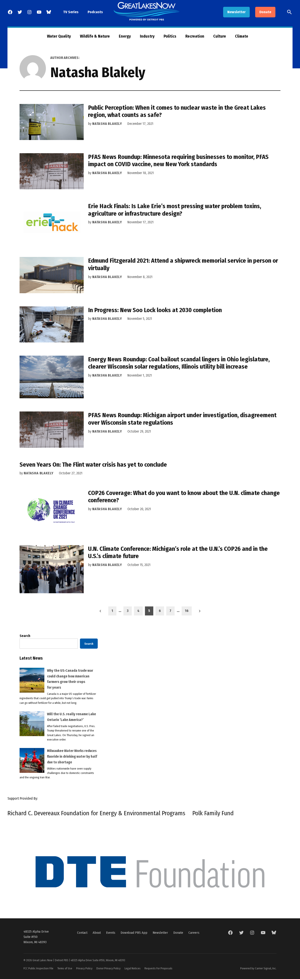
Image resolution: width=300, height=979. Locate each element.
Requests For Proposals (158, 968)
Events (110, 933)
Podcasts (95, 12)
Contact (82, 933)
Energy (125, 36)
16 (186, 611)
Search (25, 636)
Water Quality (59, 36)
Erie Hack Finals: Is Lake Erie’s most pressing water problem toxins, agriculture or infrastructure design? (174, 209)
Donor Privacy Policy (108, 968)
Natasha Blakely (107, 124)
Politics (170, 36)
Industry (147, 36)
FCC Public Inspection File (38, 968)
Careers (193, 933)
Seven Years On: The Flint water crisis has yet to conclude (93, 464)
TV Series (70, 12)
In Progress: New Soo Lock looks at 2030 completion (155, 310)
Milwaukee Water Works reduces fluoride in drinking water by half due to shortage (72, 756)
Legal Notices (133, 968)
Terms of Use (64, 968)
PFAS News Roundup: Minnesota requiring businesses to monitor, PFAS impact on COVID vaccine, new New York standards (178, 160)
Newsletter (236, 12)
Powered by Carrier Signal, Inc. (258, 968)
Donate (265, 12)
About (97, 933)
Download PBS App (134, 933)
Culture (219, 36)
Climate (241, 36)
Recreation (194, 36)
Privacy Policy (84, 968)
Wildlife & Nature (95, 36)
